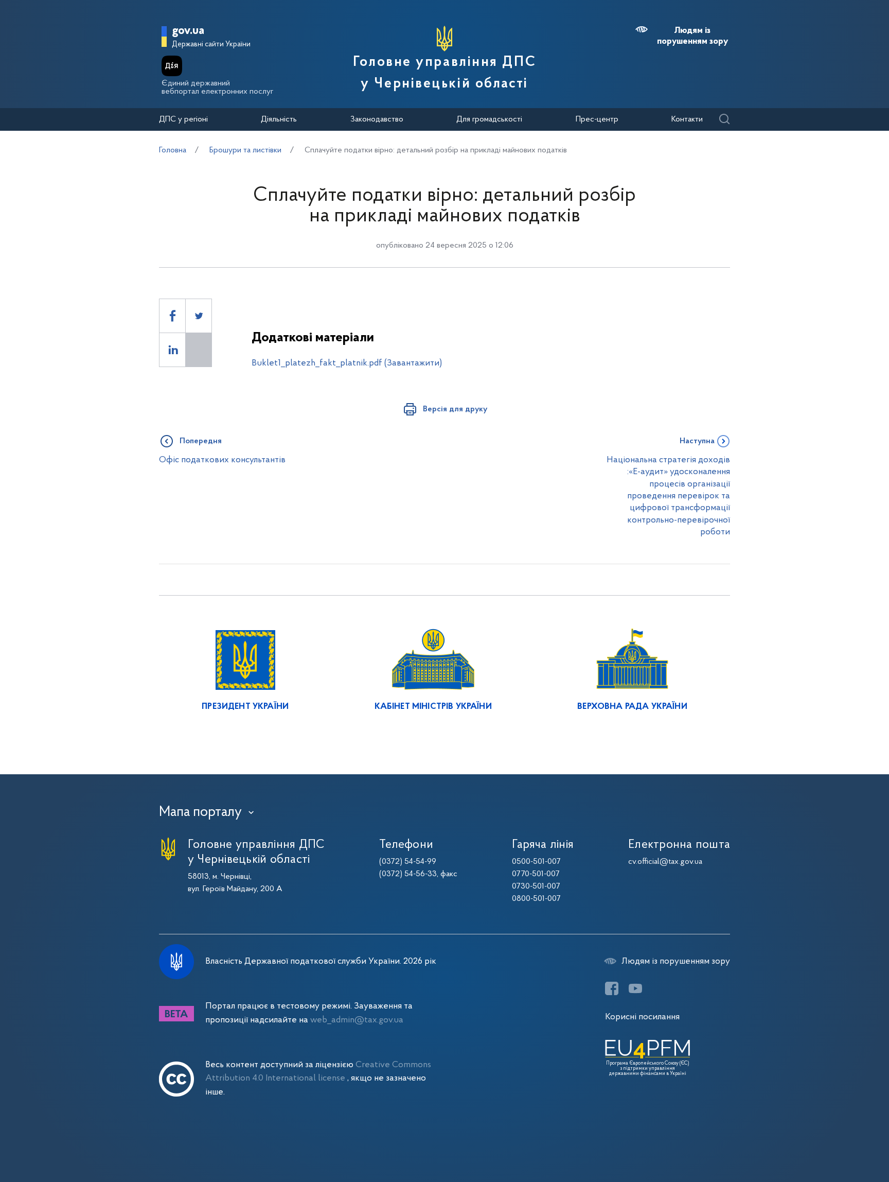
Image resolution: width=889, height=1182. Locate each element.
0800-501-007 (536, 899)
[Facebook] (611, 988)
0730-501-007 (536, 886)
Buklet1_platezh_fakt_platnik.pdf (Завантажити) (347, 363)
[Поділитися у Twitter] (198, 316)
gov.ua (188, 31)
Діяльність (279, 119)
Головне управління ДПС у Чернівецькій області (444, 73)
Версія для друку (455, 409)
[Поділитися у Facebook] (172, 316)
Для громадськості (489, 119)
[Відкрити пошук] (724, 120)
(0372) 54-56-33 (408, 874)
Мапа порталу (200, 812)
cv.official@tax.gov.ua (665, 862)
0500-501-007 (536, 862)
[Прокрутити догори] (837, 1141)
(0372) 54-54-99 (407, 862)
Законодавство (376, 119)
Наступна (697, 441)
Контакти (687, 119)
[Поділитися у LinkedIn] (172, 350)
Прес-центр (597, 119)
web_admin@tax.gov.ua (356, 1020)
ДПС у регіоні (183, 119)
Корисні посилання (642, 1017)
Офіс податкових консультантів (222, 460)
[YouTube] (635, 988)
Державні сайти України (211, 44)
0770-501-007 (536, 874)
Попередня (201, 441)
